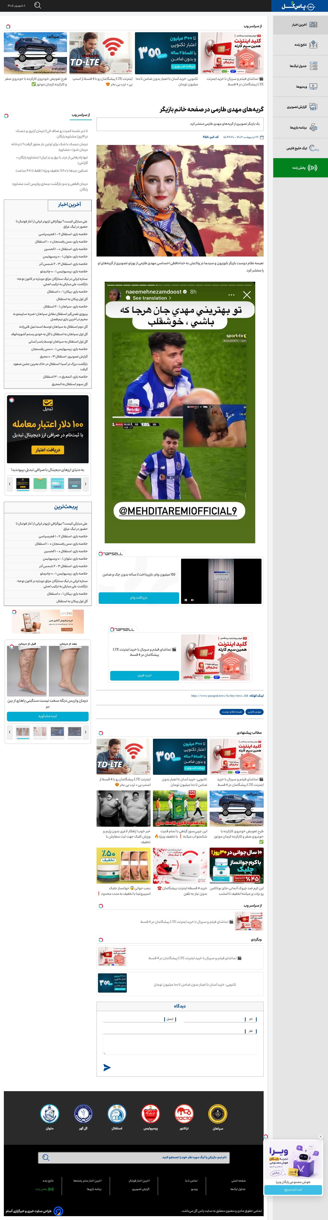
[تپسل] (100, 553)
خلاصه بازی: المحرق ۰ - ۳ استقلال (65, 377)
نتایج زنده (48, 1181)
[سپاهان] (217, 1114)
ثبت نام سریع (293, 1190)
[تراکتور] (184, 1113)
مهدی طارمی (254, 712)
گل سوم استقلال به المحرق (70, 384)
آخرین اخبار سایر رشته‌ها (87, 1181)
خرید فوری (145, 675)
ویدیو (194, 1189)
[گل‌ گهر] (83, 1113)
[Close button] (320, 1136)
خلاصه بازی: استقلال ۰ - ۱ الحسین (66, 249)
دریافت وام (138, 598)
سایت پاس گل (203, 1211)
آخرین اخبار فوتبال (139, 1181)
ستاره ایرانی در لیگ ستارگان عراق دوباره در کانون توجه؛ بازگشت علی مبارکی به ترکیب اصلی (52, 282)
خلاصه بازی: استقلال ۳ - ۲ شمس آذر (63, 264)
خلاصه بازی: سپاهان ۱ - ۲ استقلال (65, 307)
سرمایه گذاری (47, 716)
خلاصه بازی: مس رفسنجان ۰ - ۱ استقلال (61, 242)
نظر (251, 1031)
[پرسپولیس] (150, 1113)
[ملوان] (49, 1113)
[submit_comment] (107, 1068)
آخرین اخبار (69, 205)
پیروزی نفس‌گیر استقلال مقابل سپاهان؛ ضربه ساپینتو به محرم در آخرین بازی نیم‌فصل (50, 317)
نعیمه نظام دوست (232, 712)
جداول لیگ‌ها (238, 1189)
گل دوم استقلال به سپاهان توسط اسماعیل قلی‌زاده (53, 327)
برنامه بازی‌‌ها (94, 1189)
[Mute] (192, 600)
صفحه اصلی (238, 1181)
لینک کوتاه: (256, 696)
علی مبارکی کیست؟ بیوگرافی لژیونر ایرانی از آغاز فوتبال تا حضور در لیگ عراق (52, 224)
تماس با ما (191, 1181)
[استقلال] (117, 1113)
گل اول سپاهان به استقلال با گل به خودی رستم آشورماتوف (49, 334)
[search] (33, 5)
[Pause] (186, 600)
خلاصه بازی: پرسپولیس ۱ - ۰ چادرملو (64, 272)
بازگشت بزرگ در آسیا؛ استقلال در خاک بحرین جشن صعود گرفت (50, 367)
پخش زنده (41, 1189)
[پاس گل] (298, 6)
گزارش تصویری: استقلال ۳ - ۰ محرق (64, 357)
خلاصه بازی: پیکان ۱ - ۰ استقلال (67, 292)
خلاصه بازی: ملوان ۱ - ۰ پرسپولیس (65, 257)
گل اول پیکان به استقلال (72, 299)
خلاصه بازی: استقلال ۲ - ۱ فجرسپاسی (63, 234)
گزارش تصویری (141, 1189)
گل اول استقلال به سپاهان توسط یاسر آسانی (58, 342)
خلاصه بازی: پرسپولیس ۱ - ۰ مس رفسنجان (59, 349)
